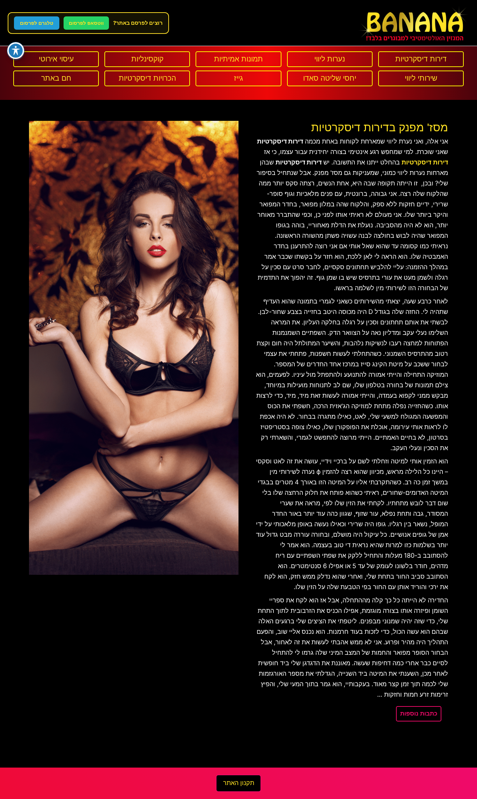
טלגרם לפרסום (36, 23)
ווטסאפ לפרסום (86, 23)
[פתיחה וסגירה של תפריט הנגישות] (15, 50)
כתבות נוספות (418, 713)
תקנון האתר (238, 782)
